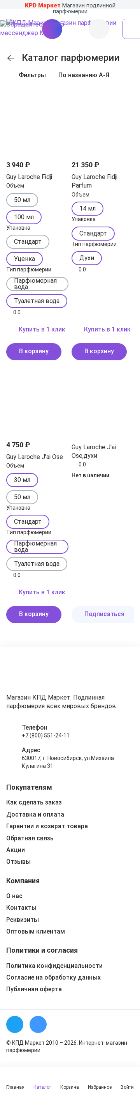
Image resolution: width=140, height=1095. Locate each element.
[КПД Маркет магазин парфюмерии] (30, 673)
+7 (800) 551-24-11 (46, 735)
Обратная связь (30, 838)
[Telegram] (14, 1024)
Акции (15, 850)
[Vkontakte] (38, 1024)
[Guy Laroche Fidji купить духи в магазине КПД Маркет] (37, 121)
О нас (14, 896)
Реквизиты (22, 919)
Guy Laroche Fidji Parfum (94, 181)
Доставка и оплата (35, 814)
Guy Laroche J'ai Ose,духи (94, 451)
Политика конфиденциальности (54, 965)
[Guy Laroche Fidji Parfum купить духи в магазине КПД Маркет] (103, 121)
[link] (11, 58)
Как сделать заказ (34, 802)
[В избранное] (57, 100)
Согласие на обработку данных (53, 977)
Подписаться (104, 614)
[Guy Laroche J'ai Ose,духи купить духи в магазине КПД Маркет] (103, 401)
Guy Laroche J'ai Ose (34, 457)
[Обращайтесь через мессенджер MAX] (43, 29)
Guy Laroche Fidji (29, 177)
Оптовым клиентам (35, 931)
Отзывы (18, 861)
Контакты (21, 907)
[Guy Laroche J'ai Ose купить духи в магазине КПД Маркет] (37, 401)
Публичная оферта (34, 989)
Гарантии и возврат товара (47, 826)
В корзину (34, 351)
